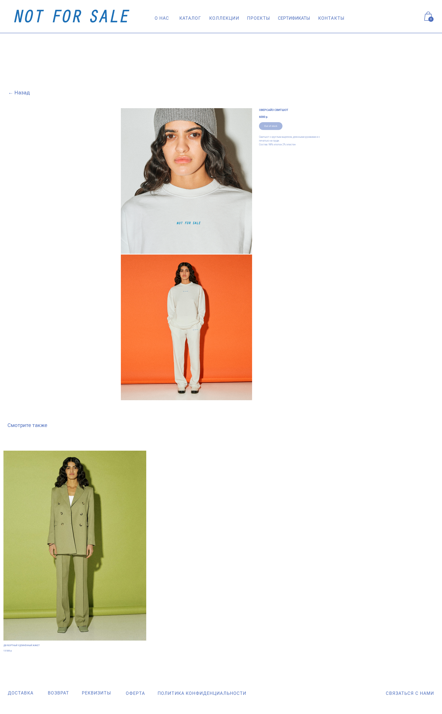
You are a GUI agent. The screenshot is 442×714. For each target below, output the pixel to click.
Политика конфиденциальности (202, 693)
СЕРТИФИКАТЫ (294, 18)
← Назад (19, 93)
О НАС (162, 18)
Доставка (20, 693)
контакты (331, 18)
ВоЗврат (58, 693)
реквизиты (96, 693)
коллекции (224, 18)
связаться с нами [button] (410, 693)
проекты (258, 18)
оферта (135, 693)
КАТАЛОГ (190, 18)
